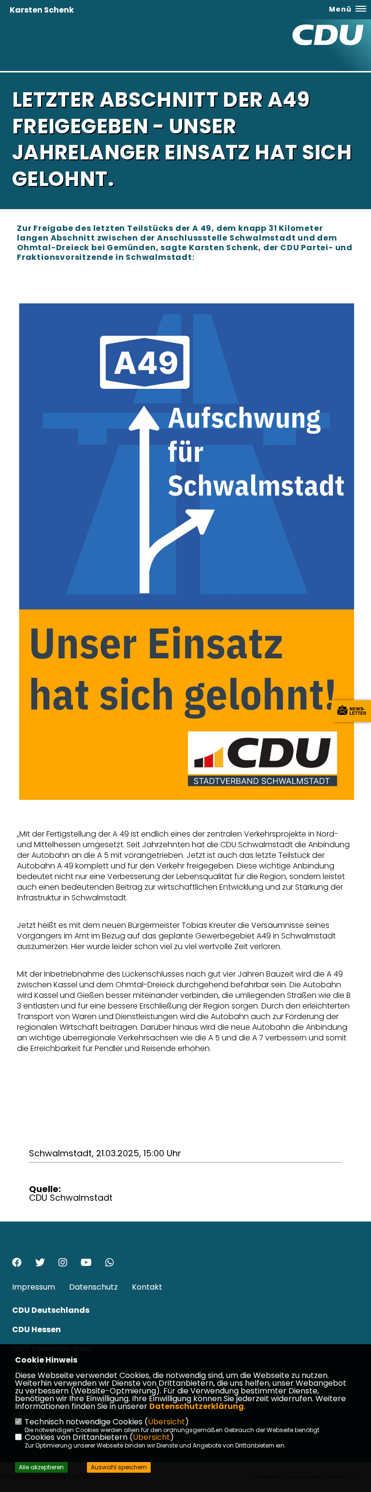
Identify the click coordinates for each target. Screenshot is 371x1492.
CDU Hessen (36, 1329)
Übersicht (166, 1421)
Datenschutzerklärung (196, 1406)
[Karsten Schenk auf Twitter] (40, 1264)
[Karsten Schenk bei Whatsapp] (109, 1264)
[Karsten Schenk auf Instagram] (62, 1264)
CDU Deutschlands (50, 1310)
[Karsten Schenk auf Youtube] (86, 1264)
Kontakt (147, 1287)
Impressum (33, 1287)
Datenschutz (93, 1287)
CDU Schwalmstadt (71, 1198)
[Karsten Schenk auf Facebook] (17, 1264)
